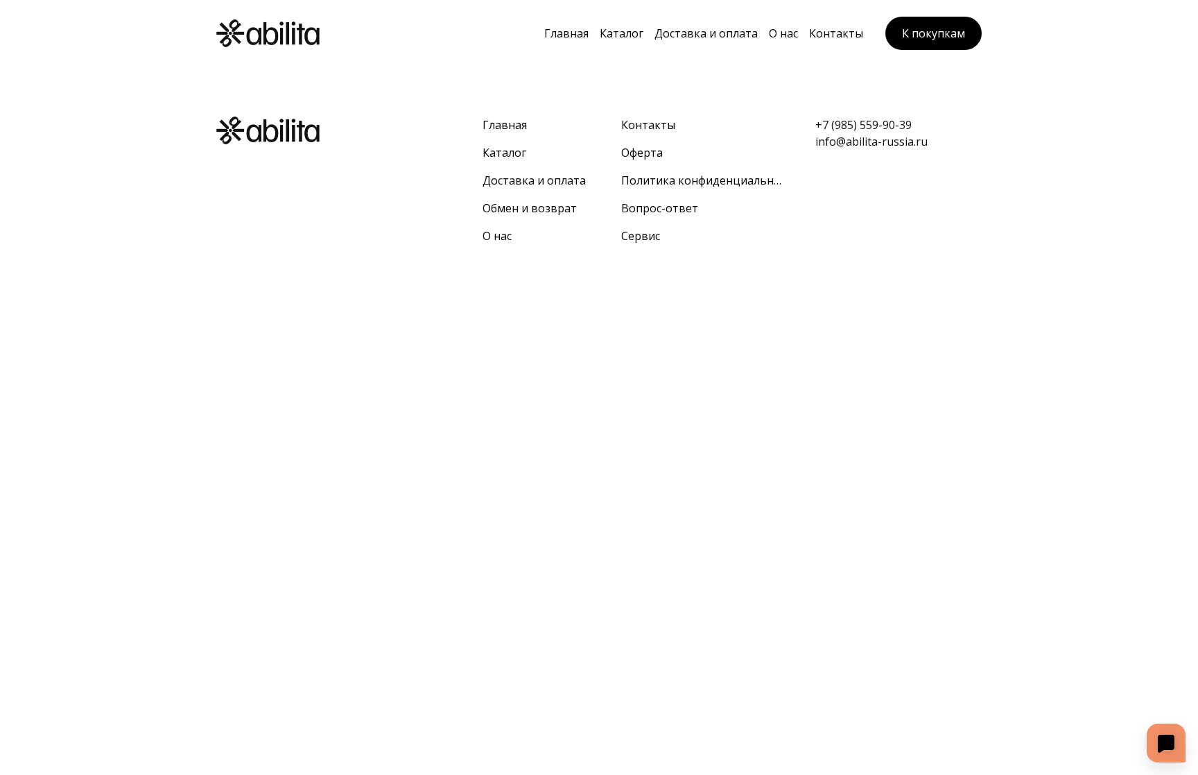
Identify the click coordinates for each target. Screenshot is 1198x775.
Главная (566, 33)
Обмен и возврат (530, 208)
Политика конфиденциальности (701, 180)
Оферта (642, 152)
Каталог (621, 33)
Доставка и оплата (706, 33)
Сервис (640, 236)
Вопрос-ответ (659, 208)
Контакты (836, 33)
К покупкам (933, 33)
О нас (783, 33)
